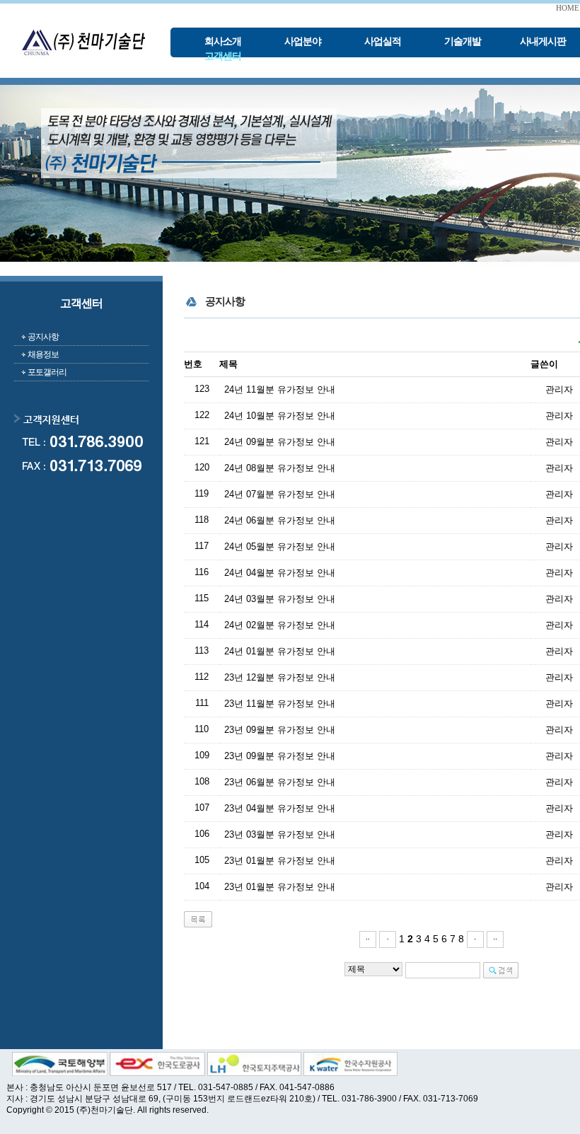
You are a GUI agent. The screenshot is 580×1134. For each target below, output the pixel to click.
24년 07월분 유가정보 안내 (279, 494)
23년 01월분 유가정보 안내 (279, 860)
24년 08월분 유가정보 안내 (279, 468)
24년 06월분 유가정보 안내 (279, 520)
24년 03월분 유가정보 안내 (279, 599)
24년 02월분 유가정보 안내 (279, 625)
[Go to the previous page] (387, 938)
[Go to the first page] (367, 938)
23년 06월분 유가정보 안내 (279, 782)
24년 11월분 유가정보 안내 (279, 389)
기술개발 (462, 41)
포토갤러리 (47, 372)
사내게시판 (543, 41)
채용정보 (43, 354)
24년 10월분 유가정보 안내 (279, 415)
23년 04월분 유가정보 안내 (279, 808)
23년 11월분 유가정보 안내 (279, 703)
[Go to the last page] (495, 938)
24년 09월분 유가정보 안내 (279, 441)
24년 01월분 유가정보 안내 (279, 651)
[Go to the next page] (475, 938)
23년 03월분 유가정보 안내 (279, 834)
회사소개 (222, 41)
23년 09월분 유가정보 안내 (279, 729)
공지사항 (43, 337)
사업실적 (382, 41)
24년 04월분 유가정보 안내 (279, 572)
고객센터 (222, 56)
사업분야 (302, 41)
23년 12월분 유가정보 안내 (279, 677)
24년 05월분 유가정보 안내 (279, 546)
